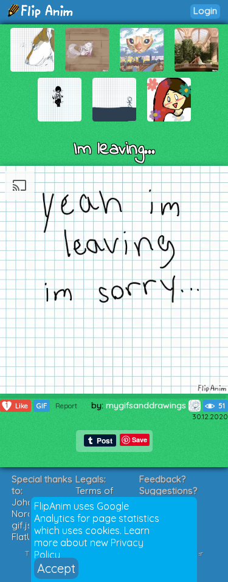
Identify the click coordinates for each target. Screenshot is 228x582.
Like (16, 405)
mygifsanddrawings (147, 405)
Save (139, 439)
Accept (56, 568)
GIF (41, 406)
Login (205, 10)
